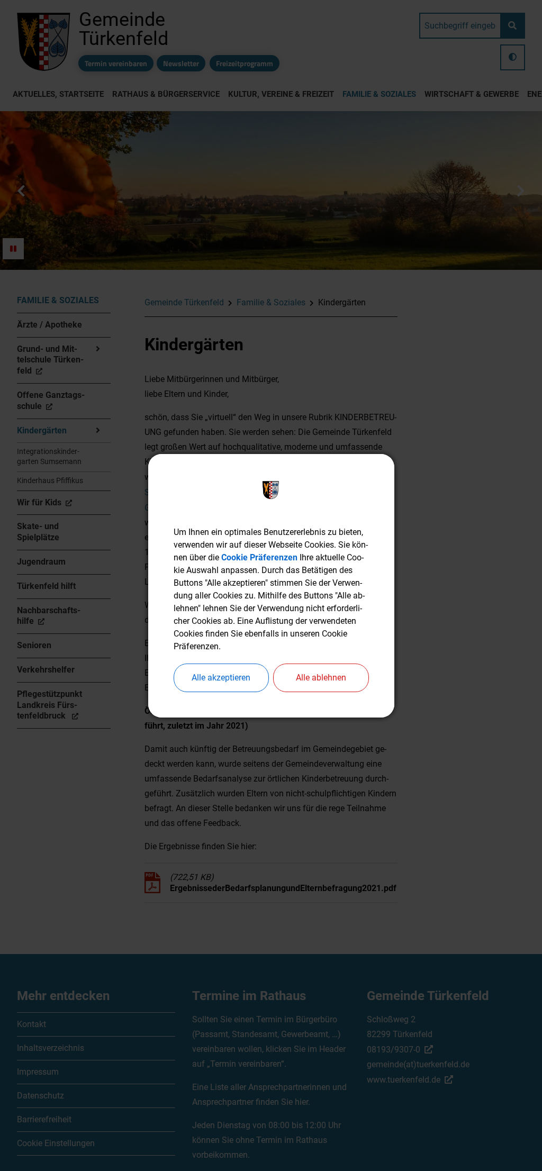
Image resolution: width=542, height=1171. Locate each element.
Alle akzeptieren (221, 678)
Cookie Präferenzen (259, 557)
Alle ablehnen (321, 678)
